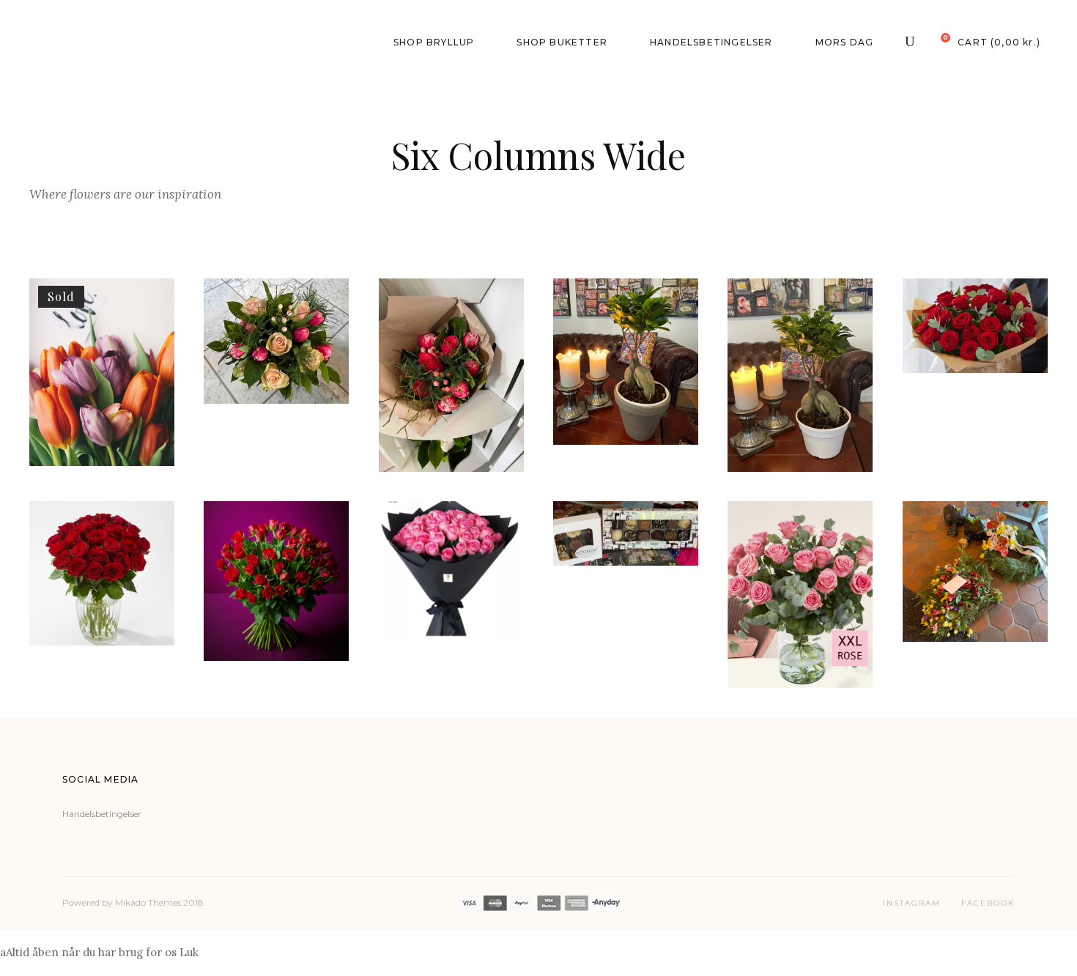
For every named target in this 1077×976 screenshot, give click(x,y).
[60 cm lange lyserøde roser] (451, 570)
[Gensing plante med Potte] (625, 361)
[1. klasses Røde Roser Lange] (975, 325)
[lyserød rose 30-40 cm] (800, 594)
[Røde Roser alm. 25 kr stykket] (276, 581)
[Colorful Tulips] (101, 372)
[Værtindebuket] (276, 341)
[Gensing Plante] (800, 375)
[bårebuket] (975, 571)
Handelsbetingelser (101, 813)
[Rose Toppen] (451, 375)
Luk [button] (189, 952)
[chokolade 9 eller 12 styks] (625, 533)
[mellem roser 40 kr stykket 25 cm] (101, 573)
